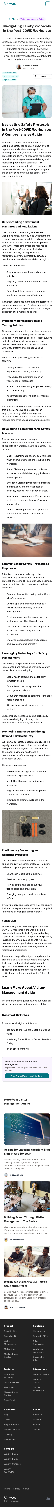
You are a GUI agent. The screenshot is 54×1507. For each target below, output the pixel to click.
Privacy (16, 1488)
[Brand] (11, 1497)
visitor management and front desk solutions (25, 1004)
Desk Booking (10, 1331)
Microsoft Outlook (37, 1381)
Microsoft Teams (41, 1374)
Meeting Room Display (11, 1355)
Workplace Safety (9, 73)
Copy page (42, 76)
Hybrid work (39, 1331)
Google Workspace (38, 1389)
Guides (7, 1419)
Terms (7, 1488)
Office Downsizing (38, 1342)
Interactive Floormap (9, 1376)
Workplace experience (38, 1350)
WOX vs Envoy (11, 1459)
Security (37, 1424)
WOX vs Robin (11, 1454)
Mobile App (9, 1349)
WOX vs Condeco (12, 1464)
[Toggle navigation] (47, 3)
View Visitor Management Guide (25, 1076)
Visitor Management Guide (32, 19)
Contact (36, 1429)
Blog (14, 19)
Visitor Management (10, 1342)
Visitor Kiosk (10, 1387)
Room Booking (11, 1336)
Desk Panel (9, 1400)
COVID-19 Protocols (10, 76)
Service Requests (12, 1382)
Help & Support (11, 1424)
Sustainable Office (38, 1358)
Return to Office (40, 1336)
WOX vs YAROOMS (9, 1470)
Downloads (9, 1439)
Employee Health (9, 80)
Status (26, 1488)
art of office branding (18, 1048)
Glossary (8, 1434)
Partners (37, 1419)
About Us (37, 1414)
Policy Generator (12, 1429)
